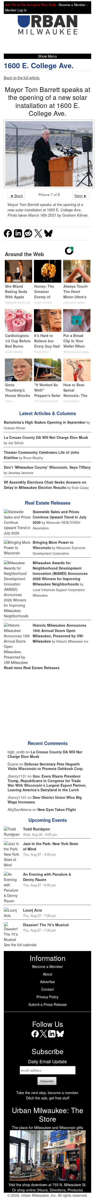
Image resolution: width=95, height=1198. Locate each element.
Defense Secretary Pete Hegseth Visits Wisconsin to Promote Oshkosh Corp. (46, 766)
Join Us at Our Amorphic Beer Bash (30, 5)
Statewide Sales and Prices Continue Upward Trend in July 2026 (59, 517)
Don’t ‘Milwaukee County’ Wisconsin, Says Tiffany (47, 467)
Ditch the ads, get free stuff (47, 1097)
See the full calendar (20, 944)
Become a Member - (73, 5)
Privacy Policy (47, 996)
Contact (47, 989)
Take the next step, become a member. (47, 1092)
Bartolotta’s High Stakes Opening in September (45, 422)
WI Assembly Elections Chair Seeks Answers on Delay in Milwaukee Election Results (45, 485)
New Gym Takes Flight (56, 809)
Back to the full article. (22, 77)
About (47, 974)
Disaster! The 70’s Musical (46, 924)
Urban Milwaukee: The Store (47, 1114)
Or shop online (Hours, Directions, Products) (47, 1189)
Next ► (80, 195)
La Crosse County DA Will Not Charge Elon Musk (46, 437)
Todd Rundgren (36, 828)
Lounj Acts (32, 910)
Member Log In (16, 10)
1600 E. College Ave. (39, 65)
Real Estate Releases (47, 503)
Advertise (47, 981)
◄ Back (16, 195)
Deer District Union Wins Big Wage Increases (45, 799)
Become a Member (47, 966)
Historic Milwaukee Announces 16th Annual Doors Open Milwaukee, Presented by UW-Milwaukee (59, 633)
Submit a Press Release (47, 1004)
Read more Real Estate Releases (32, 667)
